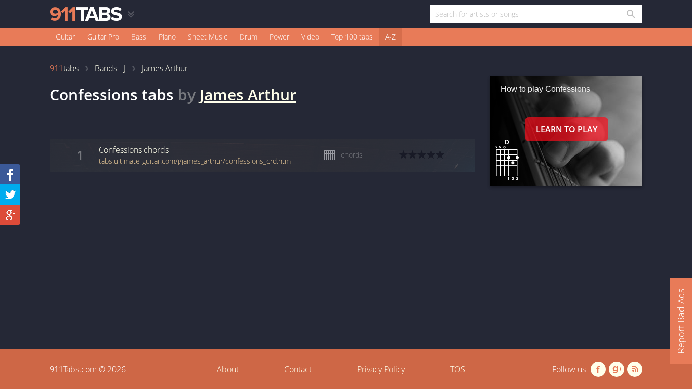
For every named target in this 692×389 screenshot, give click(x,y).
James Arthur (248, 94)
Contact (298, 369)
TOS (457, 369)
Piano (167, 37)
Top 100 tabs (352, 37)
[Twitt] (10, 194)
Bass (138, 37)
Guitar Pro (103, 37)
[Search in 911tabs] (630, 14)
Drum (248, 37)
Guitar (65, 37)
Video (310, 37)
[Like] (10, 174)
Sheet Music (207, 37)
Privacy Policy (381, 369)
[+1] (10, 215)
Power (279, 37)
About (228, 369)
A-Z (390, 37)
